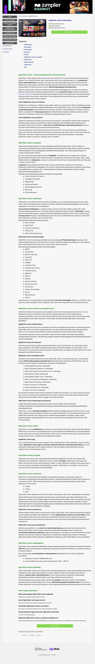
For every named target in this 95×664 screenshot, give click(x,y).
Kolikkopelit (28, 49)
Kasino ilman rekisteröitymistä (10, 29)
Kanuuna (38, 635)
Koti (10, 16)
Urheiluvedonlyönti (9, 39)
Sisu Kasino (32, 635)
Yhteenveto (27, 64)
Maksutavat (28, 59)
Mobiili (26, 54)
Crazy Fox (24, 635)
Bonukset (27, 52)
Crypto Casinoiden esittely (10, 24)
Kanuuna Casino (7, 46)
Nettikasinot (10, 43)
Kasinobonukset (9, 33)
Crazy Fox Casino (7, 49)
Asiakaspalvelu (29, 62)
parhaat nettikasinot (25, 94)
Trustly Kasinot (10, 20)
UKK (25, 67)
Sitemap (53, 655)
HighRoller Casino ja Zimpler (33, 57)
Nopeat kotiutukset (9, 36)
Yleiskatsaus (28, 44)
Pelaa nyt (69, 32)
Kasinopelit (27, 47)
